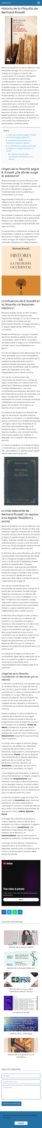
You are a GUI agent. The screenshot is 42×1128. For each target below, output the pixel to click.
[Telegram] (20, 912)
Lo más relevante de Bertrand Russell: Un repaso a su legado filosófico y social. (21, 148)
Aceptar (21, 1123)
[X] (9, 912)
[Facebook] (4, 912)
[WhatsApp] (14, 912)
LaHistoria (6, 3)
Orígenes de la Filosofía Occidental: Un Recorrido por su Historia (21, 156)
